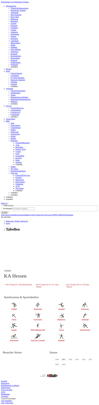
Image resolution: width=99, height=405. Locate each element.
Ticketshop (69, 215)
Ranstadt (14, 54)
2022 (83, 359)
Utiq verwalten (6, 390)
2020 (57, 364)
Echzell (13, 23)
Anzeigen (4, 396)
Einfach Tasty (20, 149)
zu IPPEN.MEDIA (57, 215)
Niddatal (14, 47)
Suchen (4, 213)
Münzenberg (15, 43)
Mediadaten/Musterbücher (21, 99)
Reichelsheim (16, 56)
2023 (77, 359)
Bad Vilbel (15, 17)
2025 (63, 359)
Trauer (13, 95)
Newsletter (19, 188)
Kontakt (18, 178)
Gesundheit (19, 156)
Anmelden (13, 215)
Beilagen (14, 102)
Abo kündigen (6, 401)
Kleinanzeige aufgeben (19, 97)
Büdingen (14, 19)
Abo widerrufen (7, 403)
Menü (3, 203)
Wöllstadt (14, 65)
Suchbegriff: (7, 209)
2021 (90, 359)
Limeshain (15, 41)
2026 (57, 359)
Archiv (32, 215)
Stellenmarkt (15, 93)
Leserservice (15, 112)
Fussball (14, 84)
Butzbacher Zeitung (18, 10)
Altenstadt (14, 13)
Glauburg (14, 32)
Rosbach (14, 60)
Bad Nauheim (16, 15)
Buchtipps (19, 147)
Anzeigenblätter (23, 215)
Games (18, 151)
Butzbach (14, 21)
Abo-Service (45, 215)
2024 (70, 359)
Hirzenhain (15, 34)
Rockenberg (15, 58)
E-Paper (38, 215)
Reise (17, 160)
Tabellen (14, 82)
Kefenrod (14, 39)
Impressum (19, 180)
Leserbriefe (15, 115)
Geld (17, 154)
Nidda (13, 45)
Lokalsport (15, 76)
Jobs (2, 215)
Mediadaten (5, 394)
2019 (63, 364)
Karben (13, 36)
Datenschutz (20, 182)
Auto (17, 145)
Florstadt (14, 26)
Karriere (18, 158)
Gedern (13, 30)
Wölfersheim (15, 62)
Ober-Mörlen (16, 49)
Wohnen (18, 162)
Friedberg (14, 28)
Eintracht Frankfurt (18, 80)
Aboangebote (16, 110)
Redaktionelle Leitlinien (10, 386)
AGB (17, 186)
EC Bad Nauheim (17, 78)
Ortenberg (14, 52)
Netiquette (19, 184)
